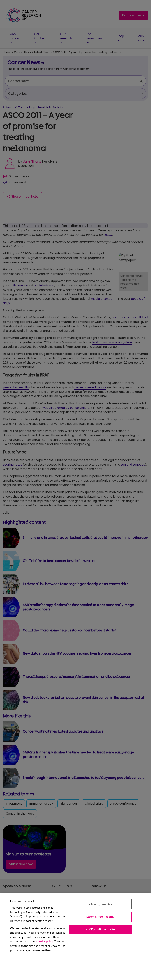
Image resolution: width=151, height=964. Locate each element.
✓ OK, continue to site (100, 929)
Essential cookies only (100, 916)
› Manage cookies (100, 904)
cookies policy (44, 941)
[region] (75, 928)
